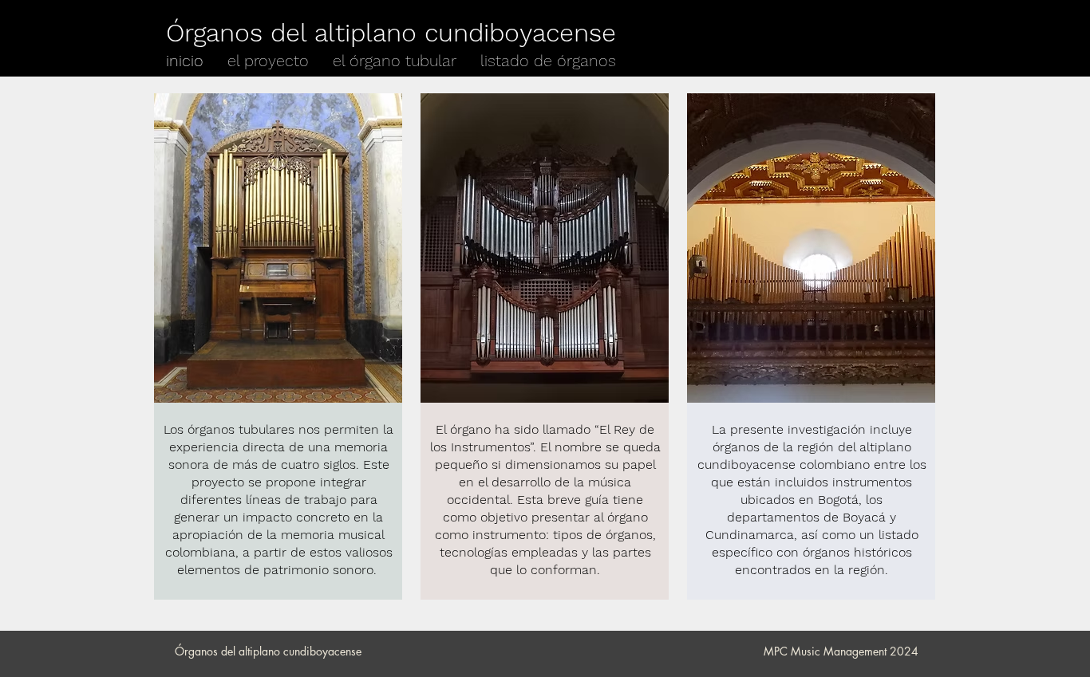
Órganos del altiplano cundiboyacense (391, 33)
